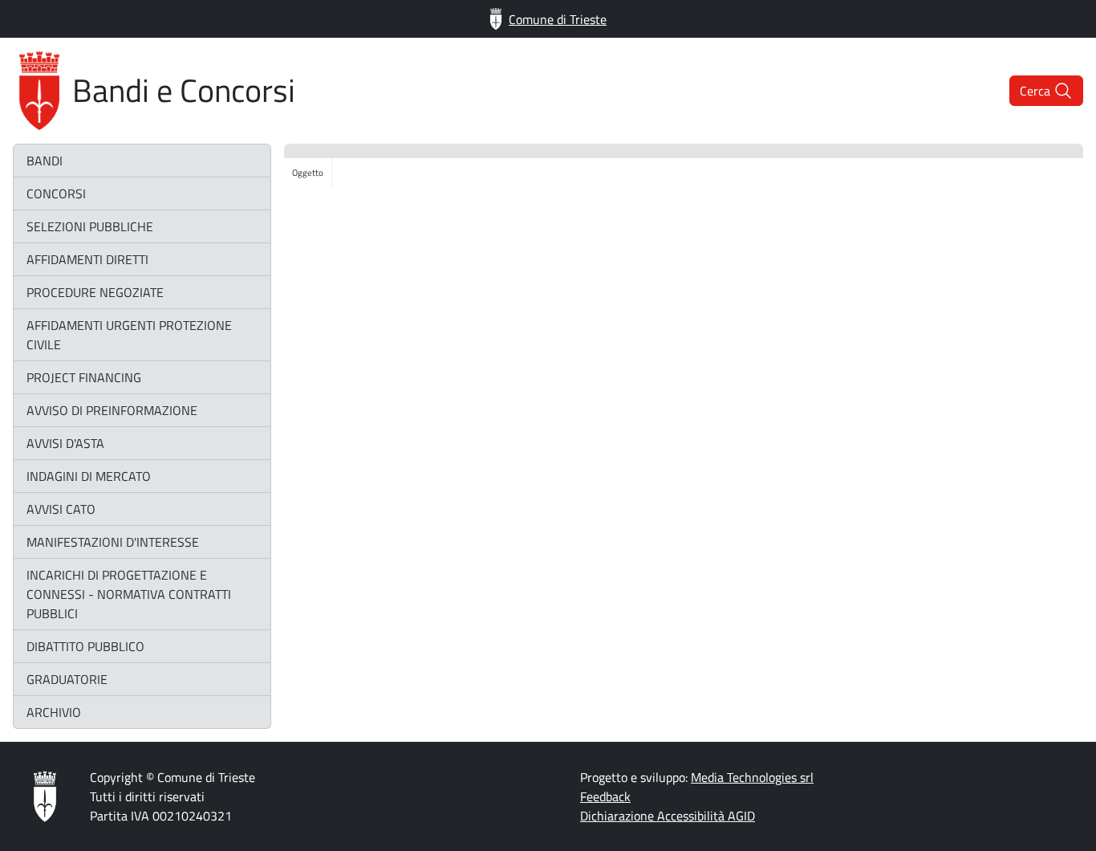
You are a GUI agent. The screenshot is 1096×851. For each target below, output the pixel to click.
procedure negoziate (95, 292)
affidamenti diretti (87, 259)
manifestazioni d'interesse (112, 542)
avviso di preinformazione (111, 410)
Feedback (605, 796)
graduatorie (67, 679)
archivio (53, 712)
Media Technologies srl (752, 777)
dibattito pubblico (85, 646)
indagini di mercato (88, 476)
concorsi (56, 193)
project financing (83, 377)
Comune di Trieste (558, 19)
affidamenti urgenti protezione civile (129, 335)
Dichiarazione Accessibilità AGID (667, 815)
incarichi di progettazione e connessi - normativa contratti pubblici (128, 594)
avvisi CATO (60, 509)
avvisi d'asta (65, 443)
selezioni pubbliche (89, 226)
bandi (44, 160)
